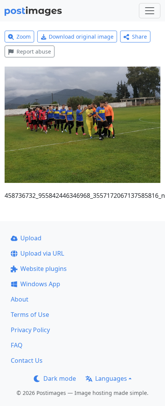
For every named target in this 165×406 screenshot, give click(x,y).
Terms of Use (30, 314)
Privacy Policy (30, 330)
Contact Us (27, 360)
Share (139, 36)
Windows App (40, 284)
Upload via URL (42, 253)
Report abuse (33, 51)
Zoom (23, 36)
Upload (30, 238)
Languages (111, 378)
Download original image (81, 36)
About (19, 299)
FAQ (17, 345)
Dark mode (59, 378)
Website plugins (43, 268)
